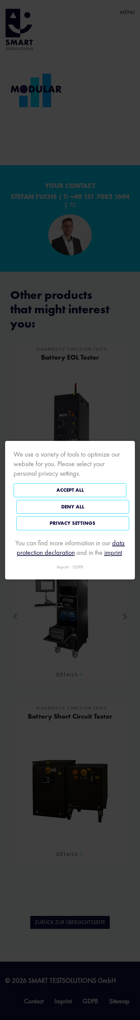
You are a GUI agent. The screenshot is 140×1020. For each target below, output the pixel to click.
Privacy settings (72, 523)
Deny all (72, 506)
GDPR (78, 567)
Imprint (63, 567)
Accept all (70, 490)
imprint (113, 552)
